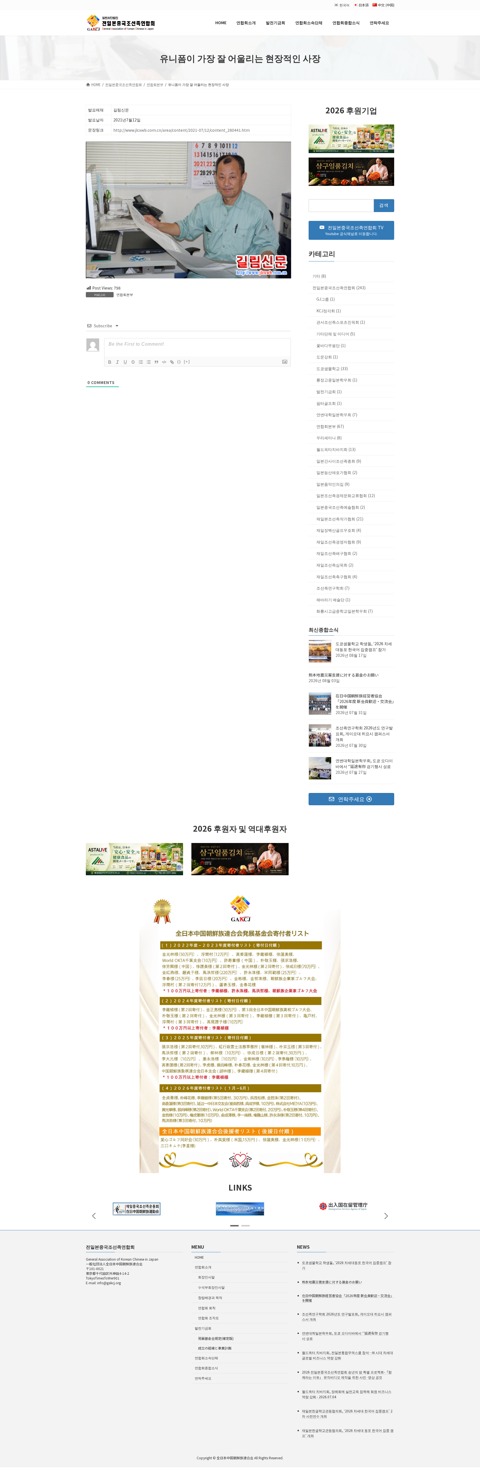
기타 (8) (319, 276)
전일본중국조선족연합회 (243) (339, 287)
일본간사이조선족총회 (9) (338, 461)
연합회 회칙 (207, 1307)
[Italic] (117, 362)
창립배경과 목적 (210, 1297)
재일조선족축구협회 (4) (336, 576)
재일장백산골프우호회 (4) (338, 530)
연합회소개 (203, 1266)
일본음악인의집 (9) (332, 484)
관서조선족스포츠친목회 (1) (340, 322)
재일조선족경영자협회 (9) (338, 542)
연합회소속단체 (206, 1357)
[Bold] (110, 362)
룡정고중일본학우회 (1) (336, 380)
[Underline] (125, 362)
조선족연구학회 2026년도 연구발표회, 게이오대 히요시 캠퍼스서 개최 (364, 733)
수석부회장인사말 (211, 1287)
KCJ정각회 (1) (328, 310)
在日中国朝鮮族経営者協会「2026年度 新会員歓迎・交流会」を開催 (365, 701)
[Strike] (133, 362)
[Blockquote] (156, 362)
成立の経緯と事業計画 (214, 1348)
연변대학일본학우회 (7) (336, 415)
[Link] (172, 362)
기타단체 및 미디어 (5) (335, 333)
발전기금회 (203, 1328)
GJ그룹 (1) (325, 299)
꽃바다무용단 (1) (331, 345)
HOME (199, 1257)
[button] (351, 230)
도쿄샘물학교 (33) (332, 368)
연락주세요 (203, 1378)
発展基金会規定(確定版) (216, 1338)
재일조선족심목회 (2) (334, 565)
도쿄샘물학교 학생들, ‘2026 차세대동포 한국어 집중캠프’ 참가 (364, 646)
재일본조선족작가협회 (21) (339, 519)
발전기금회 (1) (329, 391)
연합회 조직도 (208, 1317)
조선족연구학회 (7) (332, 588)
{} (179, 362)
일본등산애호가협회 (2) (336, 472)
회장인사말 (206, 1277)
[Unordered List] (148, 362)
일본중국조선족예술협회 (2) (340, 507)
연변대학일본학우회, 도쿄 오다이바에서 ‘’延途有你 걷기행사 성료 (364, 763)
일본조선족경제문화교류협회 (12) (345, 495)
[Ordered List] (141, 362)
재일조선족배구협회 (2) (336, 553)
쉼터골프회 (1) (329, 403)
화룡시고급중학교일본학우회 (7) (344, 611)
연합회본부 (124, 294)
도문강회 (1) (327, 357)
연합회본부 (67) (330, 426)
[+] (187, 362)
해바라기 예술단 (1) (333, 599)
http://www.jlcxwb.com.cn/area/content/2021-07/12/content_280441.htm (181, 130)
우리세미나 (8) (329, 438)
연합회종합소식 (206, 1367)
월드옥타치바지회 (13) (336, 449)
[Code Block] (164, 362)
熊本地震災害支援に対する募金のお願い (344, 675)
